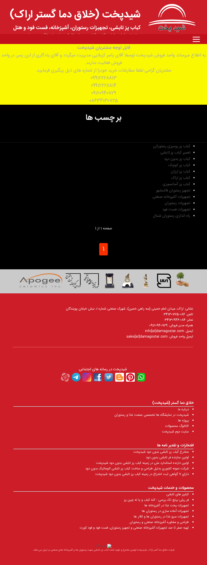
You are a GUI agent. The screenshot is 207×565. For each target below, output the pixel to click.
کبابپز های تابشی (177, 494)
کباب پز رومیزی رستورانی (171, 146)
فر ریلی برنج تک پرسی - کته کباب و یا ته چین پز (156, 500)
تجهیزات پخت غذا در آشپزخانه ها (166, 505)
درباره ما (183, 409)
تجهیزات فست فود (176, 209)
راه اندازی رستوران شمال (171, 216)
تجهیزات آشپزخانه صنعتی (171, 197)
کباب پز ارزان (180, 171)
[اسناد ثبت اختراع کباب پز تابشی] (73, 282)
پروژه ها (183, 420)
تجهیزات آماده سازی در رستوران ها (165, 511)
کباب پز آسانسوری (176, 184)
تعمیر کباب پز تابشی (175, 152)
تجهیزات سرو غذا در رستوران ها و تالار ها (161, 516)
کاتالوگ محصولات (177, 426)
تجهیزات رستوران (177, 203)
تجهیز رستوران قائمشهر (173, 190)
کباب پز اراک (180, 178)
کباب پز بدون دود (177, 159)
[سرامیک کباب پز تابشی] (40, 282)
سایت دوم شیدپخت (175, 431)
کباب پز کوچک (179, 165)
